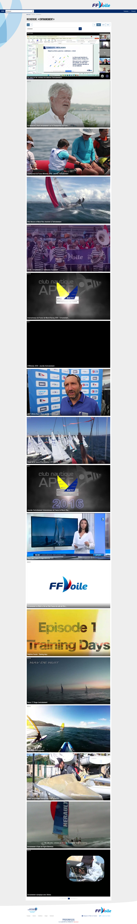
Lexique (46, 916)
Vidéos (99, 24)
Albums (103, 24)
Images (108, 24)
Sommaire (52, 916)
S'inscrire (133, 11)
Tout (94, 24)
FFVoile (101, 4)
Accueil (29, 14)
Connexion (126, 11)
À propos (28, 916)
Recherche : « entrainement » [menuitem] (36, 14)
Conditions (40, 916)
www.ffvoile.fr (76, 922)
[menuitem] (29, 14)
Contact (34, 916)
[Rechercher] (32, 11)
